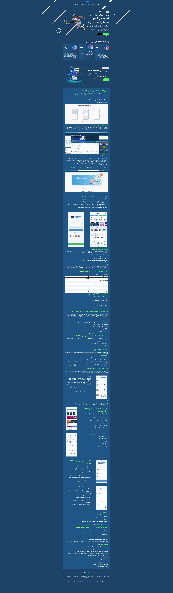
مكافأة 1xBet (79, 581)
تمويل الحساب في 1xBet (72, 581)
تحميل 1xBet (97, 4)
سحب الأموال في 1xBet (90, 584)
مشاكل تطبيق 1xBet (82, 584)
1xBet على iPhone (91, 4)
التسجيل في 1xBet (83, 4)
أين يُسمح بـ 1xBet (92, 581)
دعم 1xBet (98, 581)
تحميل (106, 33)
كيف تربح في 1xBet (85, 581)
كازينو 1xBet (103, 581)
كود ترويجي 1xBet (77, 4)
